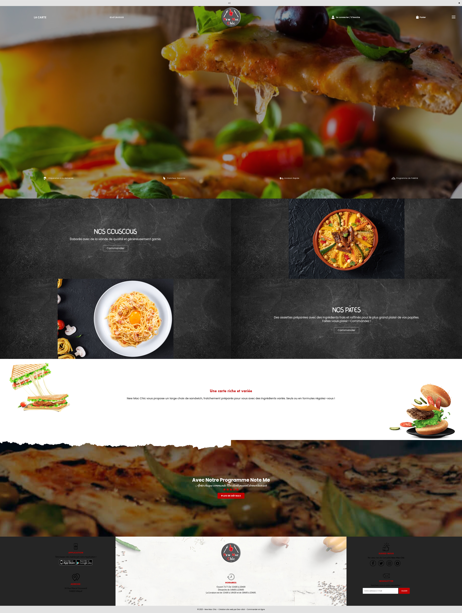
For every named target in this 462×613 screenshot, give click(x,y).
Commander (115, 248)
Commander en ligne (256, 609)
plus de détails (231, 495)
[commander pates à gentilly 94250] (115, 319)
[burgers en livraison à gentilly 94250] (422, 411)
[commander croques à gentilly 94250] (40, 387)
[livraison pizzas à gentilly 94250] (231, 17)
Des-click (241, 609)
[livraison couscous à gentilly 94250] (346, 238)
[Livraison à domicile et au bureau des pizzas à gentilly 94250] (231, 553)
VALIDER (404, 591)
